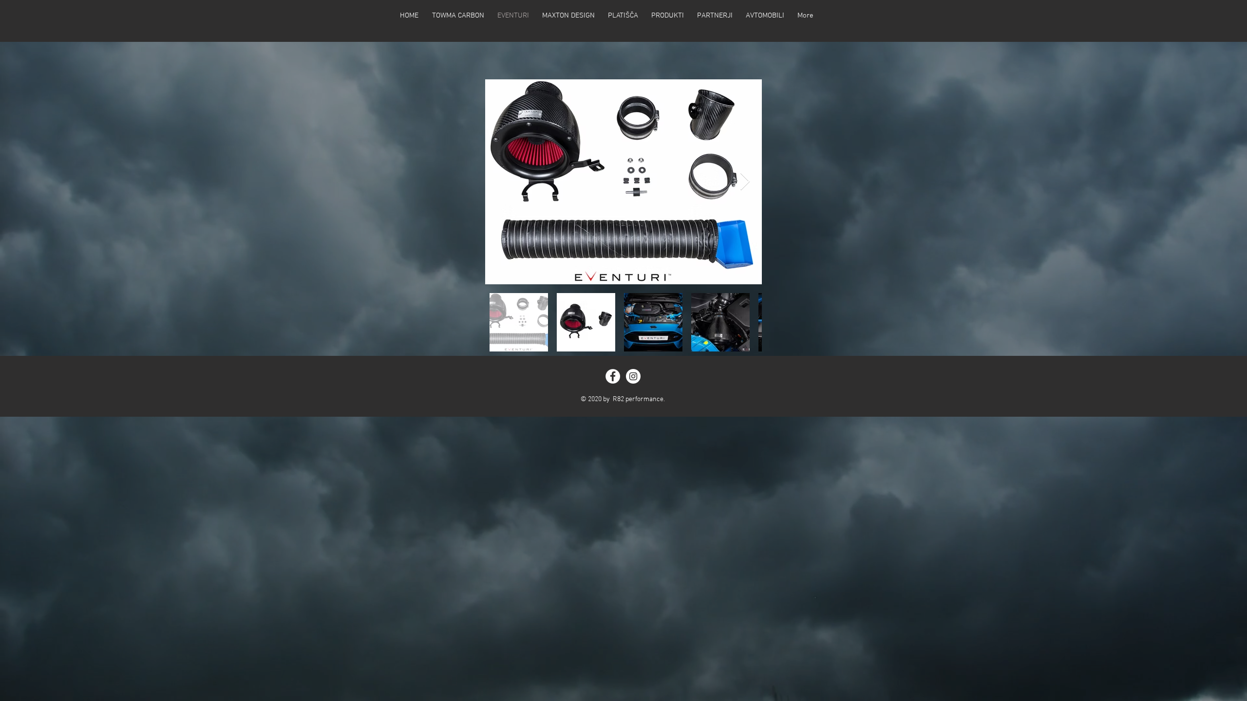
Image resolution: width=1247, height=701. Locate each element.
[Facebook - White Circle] (612, 376)
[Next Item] (745, 181)
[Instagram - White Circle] (633, 376)
